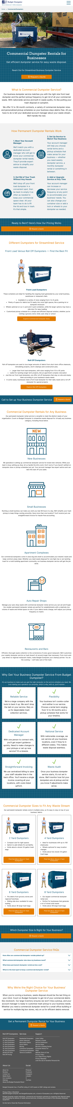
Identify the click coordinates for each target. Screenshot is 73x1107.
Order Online (39, 1038)
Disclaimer (16, 1092)
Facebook (29, 1072)
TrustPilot (21, 1087)
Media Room (6, 1076)
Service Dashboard (41, 1042)
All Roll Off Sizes (8, 1052)
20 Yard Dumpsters (9, 1046)
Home (3, 9)
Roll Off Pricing (7, 1054)
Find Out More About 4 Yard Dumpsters (54, 860)
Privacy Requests (40, 1058)
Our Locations (7, 1078)
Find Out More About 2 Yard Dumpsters (19, 860)
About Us (5, 1070)
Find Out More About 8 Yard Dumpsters (54, 911)
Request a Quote (38, 77)
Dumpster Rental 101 (41, 1048)
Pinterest (28, 1070)
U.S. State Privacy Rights (43, 1056)
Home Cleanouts (24, 1040)
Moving (21, 1046)
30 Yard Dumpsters (9, 1048)
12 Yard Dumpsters (8, 1042)
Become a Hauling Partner (43, 1046)
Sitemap (5, 1080)
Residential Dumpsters (26, 1038)
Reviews (5, 1072)
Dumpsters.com (48, 1093)
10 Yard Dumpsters (9, 1040)
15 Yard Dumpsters (9, 1044)
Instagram (29, 1074)
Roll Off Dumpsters (8, 1038)
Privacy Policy (39, 1054)
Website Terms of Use (42, 1052)
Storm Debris (23, 1044)
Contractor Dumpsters (26, 1048)
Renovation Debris (25, 1042)
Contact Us (6, 1074)
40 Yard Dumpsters (9, 1050)
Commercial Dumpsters (26, 1050)
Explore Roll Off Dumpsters (36, 387)
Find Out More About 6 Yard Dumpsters (19, 911)
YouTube (28, 1080)
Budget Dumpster (13, 1093)
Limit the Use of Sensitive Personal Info (47, 1060)
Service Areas (39, 1044)
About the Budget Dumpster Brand (13, 1082)
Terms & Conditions (25, 1052)
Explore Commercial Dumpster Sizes (36, 319)
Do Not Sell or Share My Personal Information (17, 1103)
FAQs (37, 1050)
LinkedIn (28, 1076)
